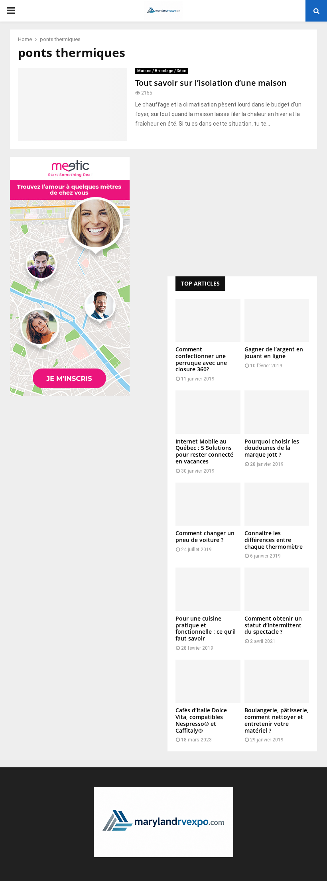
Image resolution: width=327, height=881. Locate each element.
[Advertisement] (242, 212)
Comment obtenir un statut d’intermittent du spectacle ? (273, 625)
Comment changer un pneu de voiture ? (204, 536)
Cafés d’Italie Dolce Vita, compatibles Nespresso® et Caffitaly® (201, 720)
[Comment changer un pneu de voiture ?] (207, 504)
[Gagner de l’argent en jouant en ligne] (276, 320)
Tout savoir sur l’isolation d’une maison (211, 82)
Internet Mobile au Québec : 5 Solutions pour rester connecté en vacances (204, 451)
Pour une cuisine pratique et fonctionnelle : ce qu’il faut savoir (205, 628)
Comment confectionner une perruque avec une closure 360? (201, 359)
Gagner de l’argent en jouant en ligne (273, 352)
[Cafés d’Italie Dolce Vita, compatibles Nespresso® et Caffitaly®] (207, 681)
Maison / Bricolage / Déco (161, 71)
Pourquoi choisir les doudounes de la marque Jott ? (271, 448)
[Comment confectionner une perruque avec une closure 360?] (207, 320)
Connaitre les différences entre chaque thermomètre (273, 539)
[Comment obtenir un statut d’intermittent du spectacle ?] (276, 589)
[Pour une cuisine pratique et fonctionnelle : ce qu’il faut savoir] (207, 589)
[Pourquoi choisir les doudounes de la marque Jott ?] (276, 412)
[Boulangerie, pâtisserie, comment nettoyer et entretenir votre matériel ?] (276, 681)
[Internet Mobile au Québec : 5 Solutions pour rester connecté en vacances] (207, 412)
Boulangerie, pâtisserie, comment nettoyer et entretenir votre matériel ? (276, 720)
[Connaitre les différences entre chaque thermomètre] (276, 504)
